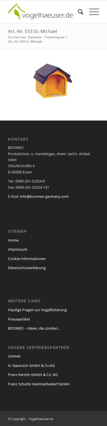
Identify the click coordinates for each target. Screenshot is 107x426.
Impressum (17, 249)
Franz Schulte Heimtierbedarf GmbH (39, 383)
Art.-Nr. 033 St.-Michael (32, 31)
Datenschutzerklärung (27, 267)
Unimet (14, 356)
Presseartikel (19, 319)
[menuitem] (77, 11)
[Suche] (77, 11)
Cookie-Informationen (27, 258)
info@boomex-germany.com (44, 196)
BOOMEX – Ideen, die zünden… (34, 328)
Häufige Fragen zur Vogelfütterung (37, 309)
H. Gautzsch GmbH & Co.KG (31, 365)
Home (13, 240)
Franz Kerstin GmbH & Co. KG (33, 374)
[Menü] (91, 11)
